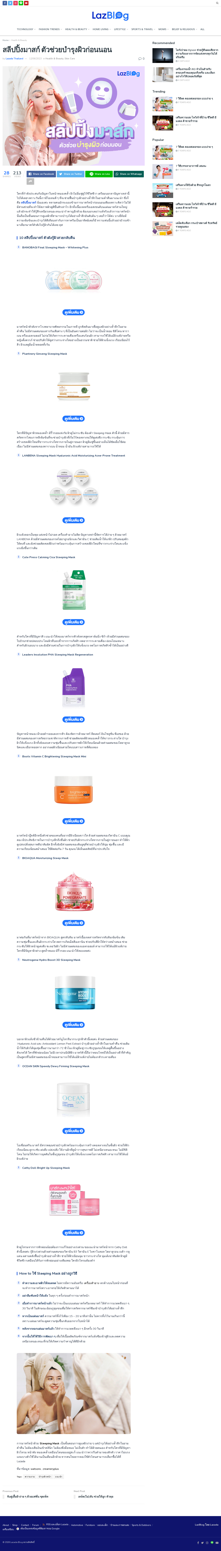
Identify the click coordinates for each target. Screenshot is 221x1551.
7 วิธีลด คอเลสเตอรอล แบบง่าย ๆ (194, 98)
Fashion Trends (49, 29)
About (6, 1525)
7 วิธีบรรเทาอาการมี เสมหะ (191, 166)
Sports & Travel (142, 29)
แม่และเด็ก (102, 1525)
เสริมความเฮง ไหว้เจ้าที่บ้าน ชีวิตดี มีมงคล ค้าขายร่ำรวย (196, 119)
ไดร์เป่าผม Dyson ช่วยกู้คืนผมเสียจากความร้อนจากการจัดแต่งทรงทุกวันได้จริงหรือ (197, 53)
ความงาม (30, 1476)
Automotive (77, 1525)
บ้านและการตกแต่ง (119, 1525)
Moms (162, 29)
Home (5, 40)
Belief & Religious (183, 29)
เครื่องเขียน (8, 1529)
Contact (25, 1525)
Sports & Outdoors (141, 1525)
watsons (36, 1469)
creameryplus (51, 1469)
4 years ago (184, 125)
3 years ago (184, 102)
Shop (15, 1525)
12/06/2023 (35, 58)
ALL (202, 29)
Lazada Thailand (14, 58)
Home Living (100, 29)
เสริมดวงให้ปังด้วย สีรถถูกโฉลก (193, 185)
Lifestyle (120, 29)
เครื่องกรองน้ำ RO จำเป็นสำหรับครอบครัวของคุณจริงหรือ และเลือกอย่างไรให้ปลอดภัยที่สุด (195, 72)
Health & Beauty (76, 29)
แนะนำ (58, 1476)
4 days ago (183, 61)
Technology (25, 29)
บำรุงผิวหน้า (45, 1476)
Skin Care (70, 58)
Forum (35, 1525)
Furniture (90, 1525)
